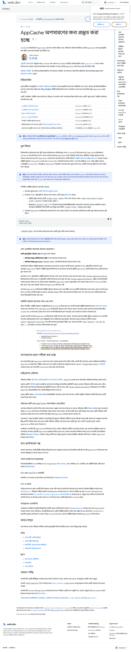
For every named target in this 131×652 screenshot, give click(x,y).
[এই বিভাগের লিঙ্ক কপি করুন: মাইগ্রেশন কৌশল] (40, 373)
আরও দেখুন (63, 2)
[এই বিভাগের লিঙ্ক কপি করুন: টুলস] (27, 554)
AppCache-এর (90, 64)
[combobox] (91, 2)
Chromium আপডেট (94, 630)
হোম (22, 27)
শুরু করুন (119, 25)
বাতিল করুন (101, 25)
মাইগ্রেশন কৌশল (26, 74)
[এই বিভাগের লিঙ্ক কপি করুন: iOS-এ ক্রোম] (33, 484)
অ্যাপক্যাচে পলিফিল (32, 559)
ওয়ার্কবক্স (28, 563)
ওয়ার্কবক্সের (38, 394)
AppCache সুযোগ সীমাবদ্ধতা (29, 117)
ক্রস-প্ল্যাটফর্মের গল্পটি (68, 139)
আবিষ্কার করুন (41, 2)
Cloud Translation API (48, 19)
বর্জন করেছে (61, 464)
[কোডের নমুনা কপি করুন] (111, 219)
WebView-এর (81, 136)
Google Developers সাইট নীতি (41, 610)
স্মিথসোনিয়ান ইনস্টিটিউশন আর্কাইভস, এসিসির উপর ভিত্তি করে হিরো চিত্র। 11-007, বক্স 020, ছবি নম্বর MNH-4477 (58, 598)
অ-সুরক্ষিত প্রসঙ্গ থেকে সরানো (30, 110)
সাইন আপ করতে (101, 306)
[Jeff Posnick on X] (30, 59)
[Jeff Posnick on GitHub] (33, 59)
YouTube (112, 630)
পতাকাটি (102, 364)
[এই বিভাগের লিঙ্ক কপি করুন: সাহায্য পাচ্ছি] (35, 572)
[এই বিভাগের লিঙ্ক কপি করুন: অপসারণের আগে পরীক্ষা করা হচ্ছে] (57, 355)
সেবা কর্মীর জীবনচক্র (32, 541)
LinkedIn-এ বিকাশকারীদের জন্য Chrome (118, 634)
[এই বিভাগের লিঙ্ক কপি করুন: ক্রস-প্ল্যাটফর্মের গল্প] (42, 443)
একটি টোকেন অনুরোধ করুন (48, 191)
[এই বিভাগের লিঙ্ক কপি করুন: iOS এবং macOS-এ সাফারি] (46, 473)
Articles (6, 9)
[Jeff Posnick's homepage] (36, 59)
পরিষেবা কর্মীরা (26, 71)
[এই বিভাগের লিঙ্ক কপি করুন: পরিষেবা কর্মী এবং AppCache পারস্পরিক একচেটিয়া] (67, 404)
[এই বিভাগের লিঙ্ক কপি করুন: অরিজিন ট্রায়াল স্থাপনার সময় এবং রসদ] (55, 301)
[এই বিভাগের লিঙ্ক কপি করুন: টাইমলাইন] (33, 80)
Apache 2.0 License (95, 608)
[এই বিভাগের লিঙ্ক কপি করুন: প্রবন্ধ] (26, 533)
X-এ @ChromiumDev (116, 627)
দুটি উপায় (68, 195)
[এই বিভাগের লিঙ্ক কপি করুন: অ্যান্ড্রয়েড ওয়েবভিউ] (39, 503)
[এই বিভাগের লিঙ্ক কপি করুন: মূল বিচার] (32, 146)
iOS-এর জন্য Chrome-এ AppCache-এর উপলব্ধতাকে (52, 494)
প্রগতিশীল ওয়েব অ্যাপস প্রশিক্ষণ (35, 545)
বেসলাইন (52, 2)
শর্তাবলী (4, 648)
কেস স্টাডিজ (91, 633)
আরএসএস (112, 638)
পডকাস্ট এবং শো (93, 637)
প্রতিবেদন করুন (40, 594)
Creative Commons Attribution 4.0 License (56, 608)
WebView (79, 508)
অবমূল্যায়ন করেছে (60, 478)
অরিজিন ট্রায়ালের (81, 158)
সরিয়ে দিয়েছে (29, 467)
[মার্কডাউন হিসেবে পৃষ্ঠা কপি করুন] (33, 39)
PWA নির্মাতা (29, 566)
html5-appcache (32, 583)
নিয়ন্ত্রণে (90, 408)
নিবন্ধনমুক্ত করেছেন (32, 434)
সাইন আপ (94, 158)
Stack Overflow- (58, 583)
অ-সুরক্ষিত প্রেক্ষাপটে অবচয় (29, 106)
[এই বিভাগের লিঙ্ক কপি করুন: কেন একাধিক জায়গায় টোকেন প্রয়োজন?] (56, 249)
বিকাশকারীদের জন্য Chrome (96, 627)
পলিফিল (33, 384)
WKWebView (25, 492)
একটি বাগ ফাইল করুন (73, 627)
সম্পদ (30, 2)
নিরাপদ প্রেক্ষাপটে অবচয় (28, 113)
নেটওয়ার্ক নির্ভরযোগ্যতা (33, 548)
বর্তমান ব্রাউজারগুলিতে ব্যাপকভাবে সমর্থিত (48, 380)
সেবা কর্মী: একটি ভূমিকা (33, 537)
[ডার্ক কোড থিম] (108, 219)
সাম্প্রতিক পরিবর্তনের (44, 86)
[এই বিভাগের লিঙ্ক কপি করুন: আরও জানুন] (34, 520)
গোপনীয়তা (12, 648)
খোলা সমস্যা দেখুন (72, 630)
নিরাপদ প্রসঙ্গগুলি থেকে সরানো (51, 124)
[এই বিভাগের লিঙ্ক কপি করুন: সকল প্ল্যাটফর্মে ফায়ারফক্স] (45, 459)
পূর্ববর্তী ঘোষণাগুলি (27, 64)
